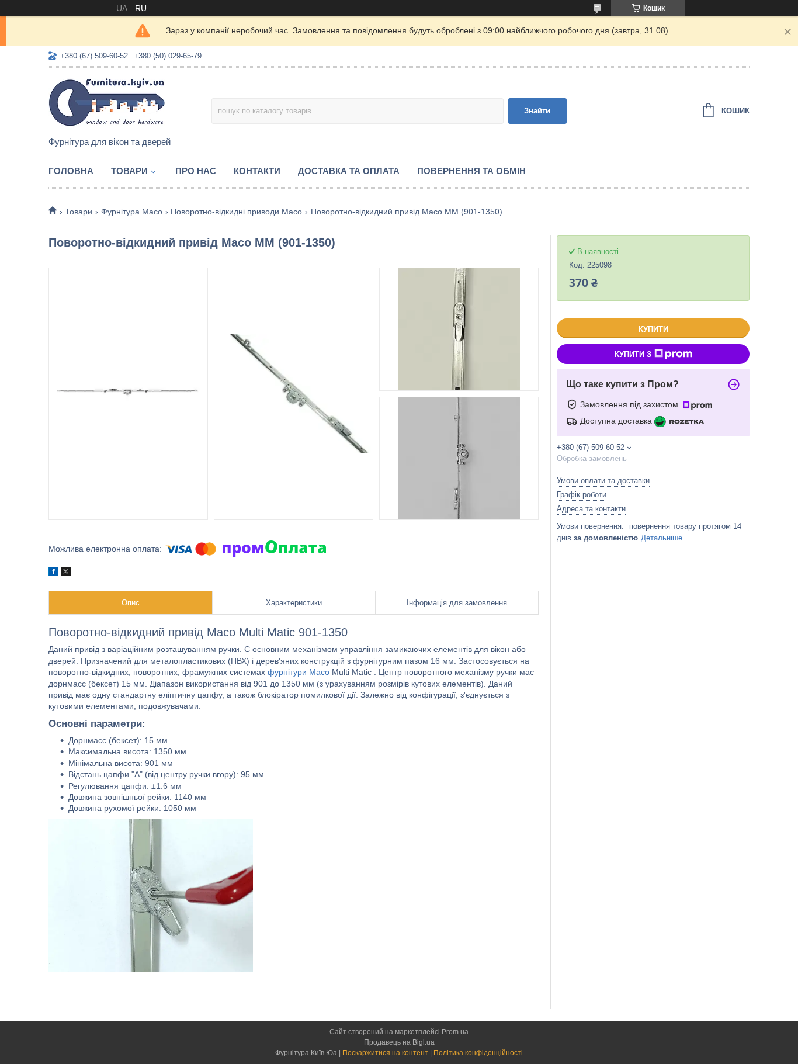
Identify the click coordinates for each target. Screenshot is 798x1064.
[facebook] (53, 573)
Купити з (633, 354)
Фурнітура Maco (131, 211)
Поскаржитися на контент (385, 1053)
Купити (653, 329)
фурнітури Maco (298, 672)
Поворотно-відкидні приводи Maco (236, 211)
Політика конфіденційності (478, 1053)
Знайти (537, 110)
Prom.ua (455, 1032)
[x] (66, 573)
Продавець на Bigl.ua (399, 1042)
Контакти (257, 171)
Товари (129, 171)
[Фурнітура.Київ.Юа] (129, 103)
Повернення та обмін (471, 171)
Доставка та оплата (349, 171)
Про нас (195, 171)
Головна (70, 171)
